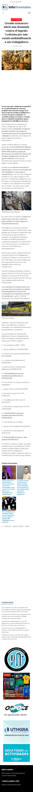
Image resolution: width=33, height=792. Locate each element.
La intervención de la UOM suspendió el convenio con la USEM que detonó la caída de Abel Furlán (15, 630)
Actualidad (16, 19)
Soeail (27, 526)
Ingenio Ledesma (18, 526)
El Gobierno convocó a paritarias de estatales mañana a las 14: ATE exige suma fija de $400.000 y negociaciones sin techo (16, 637)
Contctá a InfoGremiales (9, 775)
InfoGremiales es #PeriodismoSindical (13, 773)
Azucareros (7, 526)
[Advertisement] (16, 88)
